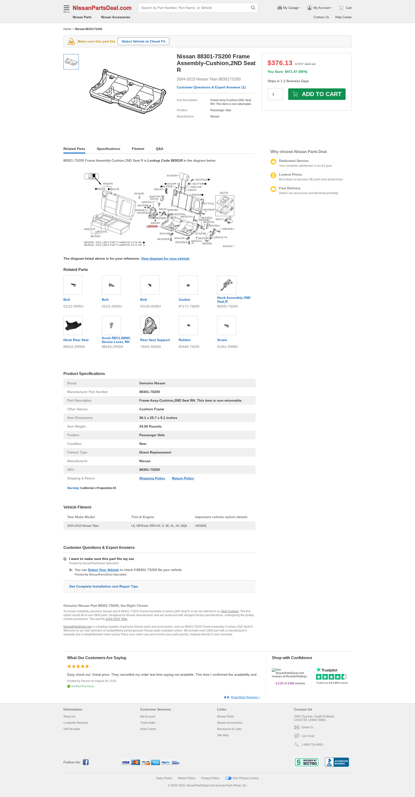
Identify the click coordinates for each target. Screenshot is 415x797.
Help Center (343, 17)
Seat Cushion (230, 611)
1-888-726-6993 (312, 744)
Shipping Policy (152, 478)
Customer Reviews (75, 722)
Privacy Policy (210, 778)
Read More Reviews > (245, 697)
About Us (69, 716)
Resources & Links (229, 729)
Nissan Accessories (115, 17)
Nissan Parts (82, 17)
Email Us (307, 727)
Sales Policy (164, 778)
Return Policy (183, 478)
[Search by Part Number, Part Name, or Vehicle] (253, 8)
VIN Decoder (71, 729)
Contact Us (321, 17)
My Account (147, 716)
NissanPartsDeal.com (77, 626)
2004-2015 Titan (116, 619)
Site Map (223, 735)
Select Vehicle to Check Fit (143, 41)
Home (67, 29)
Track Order (148, 722)
